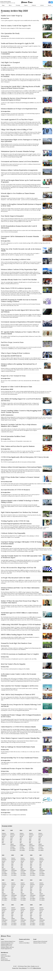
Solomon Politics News (6, 944)
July (3, 842)
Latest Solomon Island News (8, 941)
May (3, 839)
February (4, 834)
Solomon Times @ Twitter (39, 943)
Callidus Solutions (37, 968)
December (13, 850)
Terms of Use (4, 959)
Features (34, 5)
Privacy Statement (5, 960)
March (3, 836)
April (3, 838)
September (13, 845)
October (12, 847)
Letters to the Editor (24, 943)
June (3, 841)
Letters (42, 5)
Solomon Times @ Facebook (40, 941)
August (3, 844)
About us (3, 957)
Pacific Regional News (6, 948)
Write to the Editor (5, 956)
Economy (18, 5)
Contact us (3, 954)
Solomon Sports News (6, 945)
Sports (25, 5)
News (10, 5)
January (4, 833)
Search (49, 5)
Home (3, 5)
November (13, 848)
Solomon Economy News (7, 943)
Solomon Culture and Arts (7, 947)
